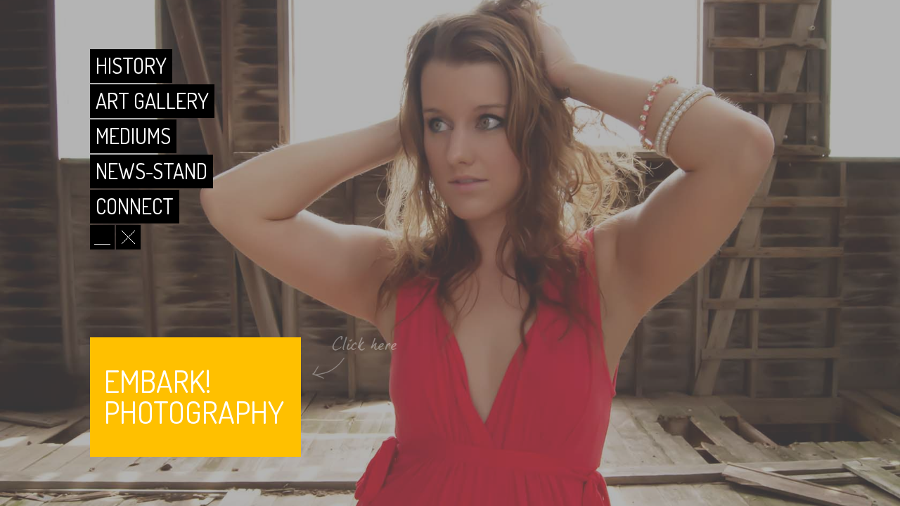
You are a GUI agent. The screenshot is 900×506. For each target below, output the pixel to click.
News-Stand (151, 170)
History (131, 65)
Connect (135, 206)
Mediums (133, 135)
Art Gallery (152, 100)
